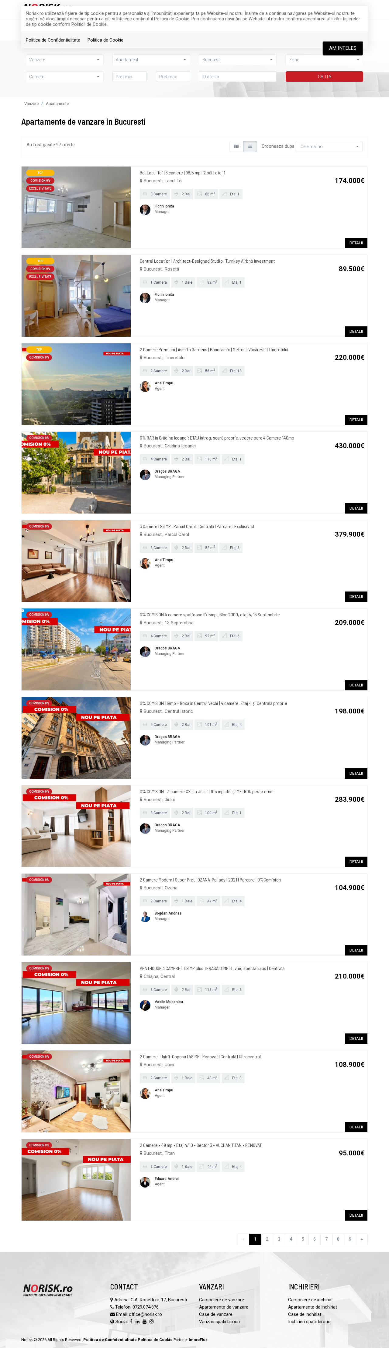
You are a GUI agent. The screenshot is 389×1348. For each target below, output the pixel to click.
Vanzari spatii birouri (219, 1321)
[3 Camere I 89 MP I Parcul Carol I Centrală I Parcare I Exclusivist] (76, 560)
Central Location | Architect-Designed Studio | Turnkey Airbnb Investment (207, 261)
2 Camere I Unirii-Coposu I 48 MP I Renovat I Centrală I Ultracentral (200, 1056)
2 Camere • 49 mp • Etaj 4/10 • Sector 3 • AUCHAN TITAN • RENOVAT (201, 1145)
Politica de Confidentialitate (53, 40)
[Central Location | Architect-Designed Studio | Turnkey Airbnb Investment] (76, 295)
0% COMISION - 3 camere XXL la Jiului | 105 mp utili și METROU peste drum (207, 791)
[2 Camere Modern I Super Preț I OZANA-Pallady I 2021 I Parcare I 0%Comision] (76, 914)
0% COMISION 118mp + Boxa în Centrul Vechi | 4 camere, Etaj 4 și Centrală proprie (213, 703)
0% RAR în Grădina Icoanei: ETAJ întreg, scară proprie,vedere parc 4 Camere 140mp (217, 437)
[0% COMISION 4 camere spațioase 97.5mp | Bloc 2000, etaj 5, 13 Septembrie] (76, 649)
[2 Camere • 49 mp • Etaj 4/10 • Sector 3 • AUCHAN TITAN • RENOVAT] (76, 1179)
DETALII (356, 243)
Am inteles (342, 48)
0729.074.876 (146, 1307)
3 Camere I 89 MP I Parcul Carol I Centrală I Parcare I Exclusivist (197, 526)
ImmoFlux (198, 1339)
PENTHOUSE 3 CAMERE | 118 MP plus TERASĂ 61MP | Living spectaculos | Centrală (212, 968)
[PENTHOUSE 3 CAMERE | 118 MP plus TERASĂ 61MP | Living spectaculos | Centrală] (76, 1003)
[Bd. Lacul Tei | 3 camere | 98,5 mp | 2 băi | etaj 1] (76, 207)
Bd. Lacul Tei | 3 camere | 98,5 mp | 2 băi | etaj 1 (182, 172)
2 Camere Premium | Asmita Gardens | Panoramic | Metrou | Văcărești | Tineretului (214, 349)
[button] (64, 76)
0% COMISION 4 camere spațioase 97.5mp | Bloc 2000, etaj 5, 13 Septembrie (210, 614)
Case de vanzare (215, 1314)
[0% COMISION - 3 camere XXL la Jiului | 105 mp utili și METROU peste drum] (76, 826)
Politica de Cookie (105, 40)
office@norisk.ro (145, 1314)
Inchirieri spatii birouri (309, 1321)
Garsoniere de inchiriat (310, 1300)
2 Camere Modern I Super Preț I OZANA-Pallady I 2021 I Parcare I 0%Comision (210, 879)
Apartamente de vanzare (223, 1307)
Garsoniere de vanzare (221, 1300)
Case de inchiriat (304, 1314)
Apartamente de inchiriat (312, 1307)
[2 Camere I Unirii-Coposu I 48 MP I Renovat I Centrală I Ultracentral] (76, 1091)
